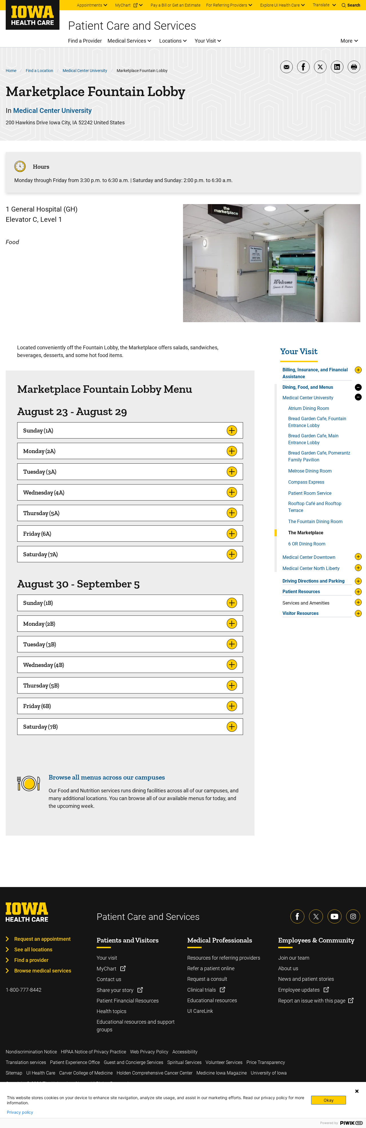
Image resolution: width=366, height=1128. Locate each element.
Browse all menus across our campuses (107, 777)
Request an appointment (42, 939)
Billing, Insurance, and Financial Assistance (315, 373)
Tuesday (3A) (39, 471)
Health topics (111, 1011)
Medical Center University (85, 70)
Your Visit (299, 351)
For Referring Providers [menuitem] (226, 5)
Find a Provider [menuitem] (85, 41)
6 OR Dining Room (306, 544)
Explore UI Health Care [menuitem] (280, 5)
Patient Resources (301, 591)
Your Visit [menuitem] (205, 41)
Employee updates (299, 990)
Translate (321, 5)
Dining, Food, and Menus (308, 387)
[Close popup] (357, 1091)
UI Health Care (40, 1073)
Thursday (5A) (41, 513)
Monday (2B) (39, 623)
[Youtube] (334, 916)
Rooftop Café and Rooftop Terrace (314, 507)
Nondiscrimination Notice (31, 1052)
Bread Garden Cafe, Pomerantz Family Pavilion (319, 456)
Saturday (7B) (40, 726)
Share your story (116, 990)
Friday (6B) (37, 706)
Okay (329, 1100)
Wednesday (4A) (43, 492)
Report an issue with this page (311, 1001)
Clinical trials (202, 990)
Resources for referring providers (223, 958)
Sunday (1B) (38, 602)
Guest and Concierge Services (133, 1062)
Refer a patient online (210, 968)
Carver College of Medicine (86, 1073)
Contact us (109, 979)
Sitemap (14, 1073)
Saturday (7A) (40, 554)
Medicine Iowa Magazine (221, 1073)
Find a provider (31, 960)
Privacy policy (20, 1112)
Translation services (26, 1062)
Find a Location (39, 70)
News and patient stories (306, 979)
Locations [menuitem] (170, 41)
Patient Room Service (309, 493)
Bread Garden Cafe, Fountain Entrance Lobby (317, 422)
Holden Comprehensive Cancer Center (154, 1073)
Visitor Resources (301, 613)
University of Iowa (269, 1073)
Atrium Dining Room (308, 408)
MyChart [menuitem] (123, 5)
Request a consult (207, 979)
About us (288, 968)
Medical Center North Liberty (311, 568)
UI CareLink (200, 1011)
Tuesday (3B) (39, 644)
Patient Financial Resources (128, 1001)
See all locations (33, 949)
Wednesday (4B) (43, 664)
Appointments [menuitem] (89, 5)
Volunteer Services (224, 1062)
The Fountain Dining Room (315, 521)
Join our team (293, 958)
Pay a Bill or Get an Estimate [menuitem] (175, 5)
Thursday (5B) (41, 685)
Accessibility (185, 1052)
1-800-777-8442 (23, 990)
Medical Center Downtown (309, 557)
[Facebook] (297, 916)
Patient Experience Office (75, 1062)
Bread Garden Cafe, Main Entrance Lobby (313, 439)
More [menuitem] (347, 41)
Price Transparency (265, 1062)
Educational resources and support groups (136, 1026)
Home (11, 70)
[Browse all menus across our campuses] (28, 793)
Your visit (107, 958)
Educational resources (212, 1000)
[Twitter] (316, 916)
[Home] (32, 15)
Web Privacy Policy (149, 1052)
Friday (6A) (37, 533)
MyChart (107, 969)
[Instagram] (353, 916)
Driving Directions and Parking (314, 581)
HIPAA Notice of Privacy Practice (93, 1052)
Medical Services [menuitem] (127, 41)
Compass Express (306, 482)
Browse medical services (42, 971)
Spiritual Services (184, 1062)
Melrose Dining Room (310, 471)
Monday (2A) (39, 451)
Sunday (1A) (38, 430)
